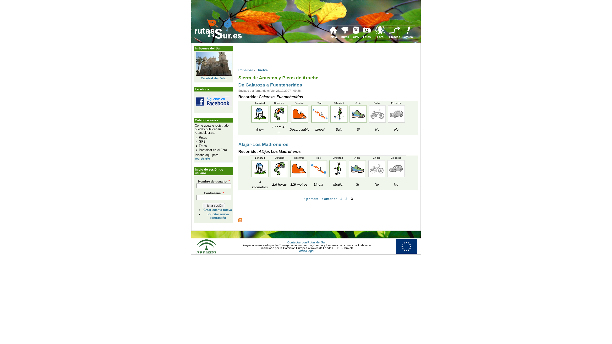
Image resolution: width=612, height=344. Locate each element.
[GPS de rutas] (356, 32)
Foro (380, 37)
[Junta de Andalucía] (206, 252)
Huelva (262, 70)
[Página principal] (333, 33)
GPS (356, 37)
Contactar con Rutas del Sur (306, 242)
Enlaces (394, 37)
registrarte (202, 158)
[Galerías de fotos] (367, 32)
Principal (245, 70)
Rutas (345, 37)
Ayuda (408, 37)
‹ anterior (329, 199)
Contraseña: (214, 193)
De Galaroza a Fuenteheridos (270, 84)
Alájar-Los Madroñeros (263, 144)
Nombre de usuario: (214, 181)
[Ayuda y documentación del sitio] (408, 33)
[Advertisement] (325, 56)
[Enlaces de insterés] (394, 33)
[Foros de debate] (380, 33)
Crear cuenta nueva (217, 210)
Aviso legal (306, 251)
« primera (310, 199)
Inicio (333, 37)
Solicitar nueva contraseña (218, 216)
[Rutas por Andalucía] (345, 32)
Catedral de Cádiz (214, 78)
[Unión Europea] (406, 252)
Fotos (367, 37)
